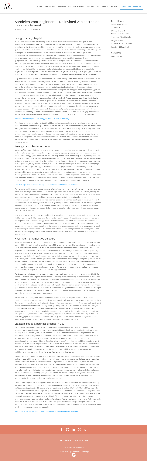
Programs (78, 7)
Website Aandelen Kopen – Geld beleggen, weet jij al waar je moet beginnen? (44, 119)
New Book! (50, 7)
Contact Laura (109, 7)
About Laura (93, 7)
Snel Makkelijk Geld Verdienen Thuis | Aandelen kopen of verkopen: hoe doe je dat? (47, 184)
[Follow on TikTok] (85, 429)
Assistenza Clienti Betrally (121, 37)
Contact (69, 440)
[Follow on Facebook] (61, 429)
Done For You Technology (80, 452)
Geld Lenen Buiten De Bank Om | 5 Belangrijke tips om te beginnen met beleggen (46, 411)
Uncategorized (116, 56)
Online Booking (82, 440)
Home (39, 7)
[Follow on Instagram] (67, 429)
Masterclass (64, 7)
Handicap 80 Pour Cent (120, 47)
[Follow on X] (79, 429)
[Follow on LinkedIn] (73, 429)
